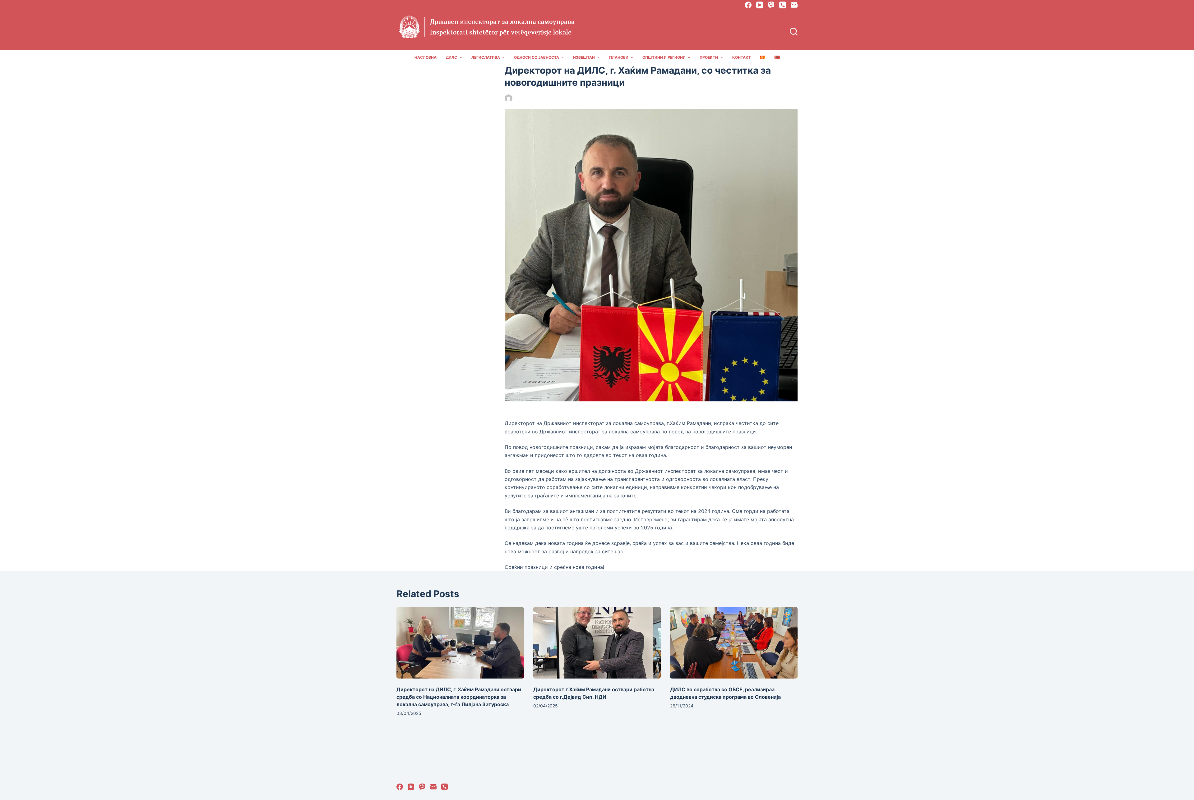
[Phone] (782, 5)
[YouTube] (759, 5)
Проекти (709, 57)
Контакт (741, 57)
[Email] (794, 5)
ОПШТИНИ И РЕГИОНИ (664, 57)
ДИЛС (451, 57)
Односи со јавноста (536, 57)
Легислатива (485, 57)
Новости (569, 98)
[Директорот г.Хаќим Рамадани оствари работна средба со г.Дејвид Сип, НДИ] (597, 643)
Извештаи (584, 57)
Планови (618, 57)
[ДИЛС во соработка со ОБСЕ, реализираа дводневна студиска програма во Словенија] (734, 643)
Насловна (425, 57)
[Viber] (771, 5)
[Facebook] (748, 5)
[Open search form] (794, 31)
